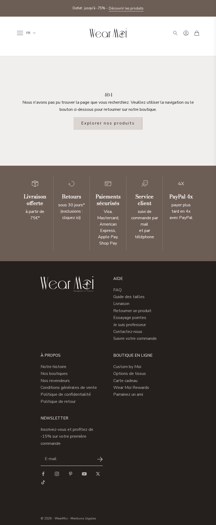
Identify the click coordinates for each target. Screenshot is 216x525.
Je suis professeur (129, 325)
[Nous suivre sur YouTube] (84, 473)
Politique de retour (58, 401)
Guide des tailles (129, 297)
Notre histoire (53, 367)
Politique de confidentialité (66, 394)
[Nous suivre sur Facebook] (43, 473)
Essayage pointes (129, 318)
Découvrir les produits (126, 8)
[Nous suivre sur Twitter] (98, 473)
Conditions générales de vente (69, 387)
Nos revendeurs (55, 381)
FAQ (117, 290)
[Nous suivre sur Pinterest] (70, 473)
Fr (28, 33)
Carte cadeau (125, 381)
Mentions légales (83, 518)
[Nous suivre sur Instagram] (57, 473)
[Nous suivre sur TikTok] (43, 482)
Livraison (121, 304)
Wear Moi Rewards (131, 387)
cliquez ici (71, 218)
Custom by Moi (127, 367)
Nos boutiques (54, 373)
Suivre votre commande (135, 338)
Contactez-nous (127, 332)
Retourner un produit (132, 311)
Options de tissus (129, 373)
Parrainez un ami (128, 394)
